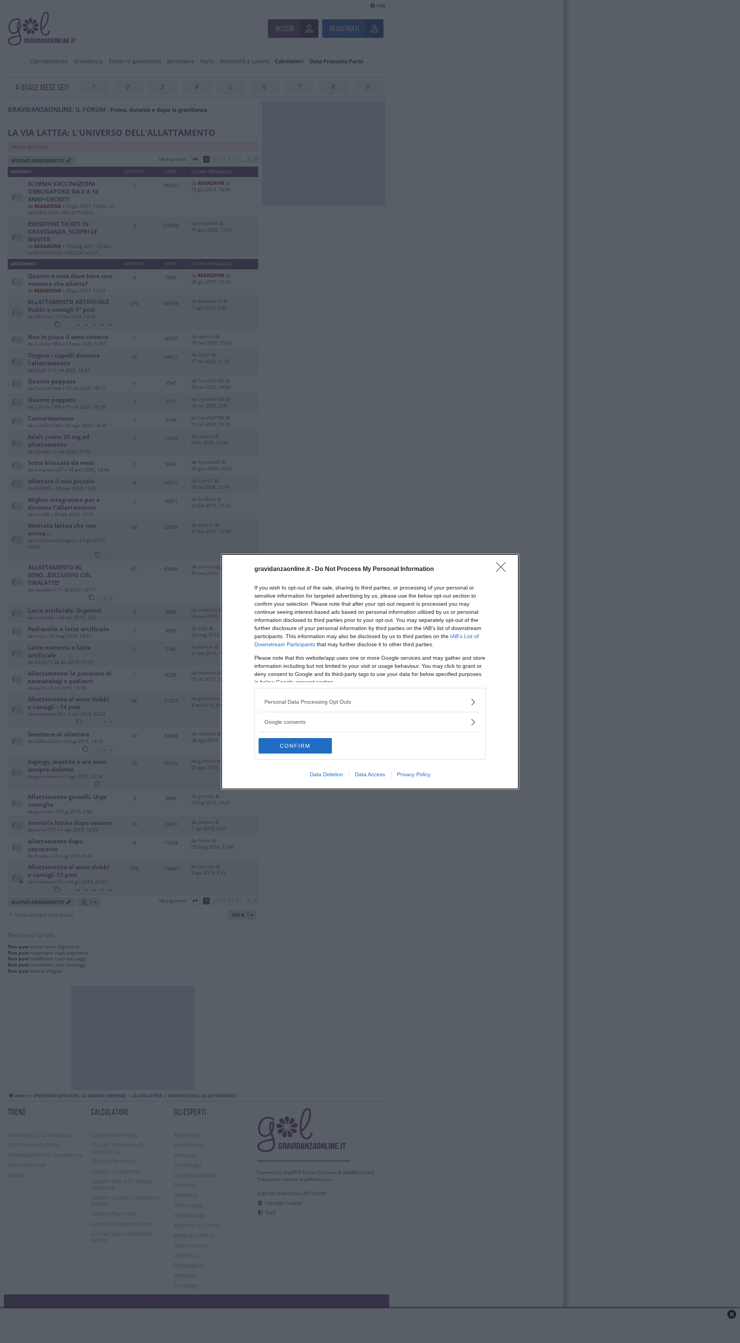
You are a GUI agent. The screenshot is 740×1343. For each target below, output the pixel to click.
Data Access (370, 774)
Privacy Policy (414, 774)
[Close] (503, 569)
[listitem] (370, 702)
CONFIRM (295, 746)
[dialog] (370, 671)
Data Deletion (326, 774)
